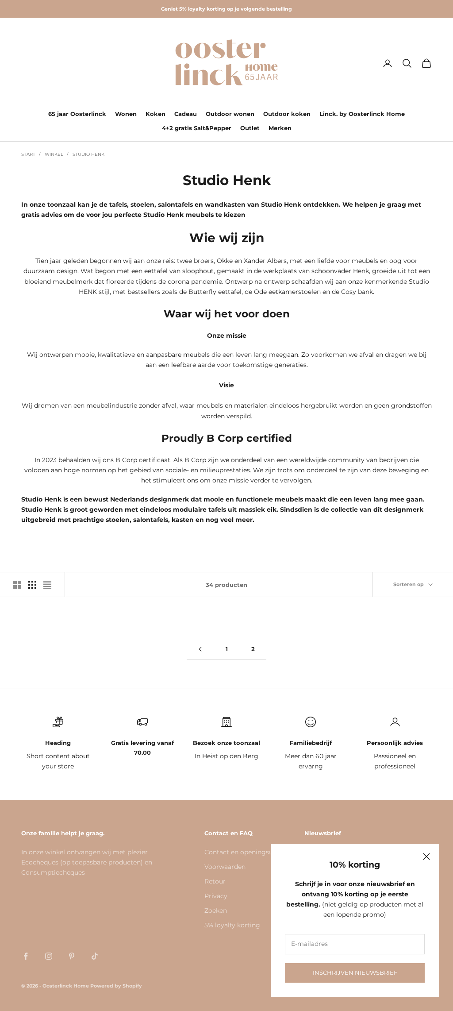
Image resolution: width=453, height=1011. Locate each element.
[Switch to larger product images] (17, 585)
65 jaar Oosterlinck (77, 113)
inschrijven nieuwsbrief (355, 972)
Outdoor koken (287, 113)
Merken (280, 127)
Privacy (215, 896)
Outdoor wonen (230, 113)
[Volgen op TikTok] (94, 956)
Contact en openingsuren (243, 852)
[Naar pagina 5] (200, 649)
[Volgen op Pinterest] (71, 956)
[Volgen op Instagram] (48, 956)
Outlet (250, 127)
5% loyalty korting (232, 925)
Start (28, 154)
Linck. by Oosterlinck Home (362, 113)
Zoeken (215, 911)
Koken (155, 113)
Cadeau (185, 113)
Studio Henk (88, 154)
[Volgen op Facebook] (25, 956)
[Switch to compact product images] (47, 585)
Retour (215, 881)
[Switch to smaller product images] (32, 585)
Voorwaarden (225, 867)
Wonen (126, 113)
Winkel (54, 154)
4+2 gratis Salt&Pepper (196, 127)
